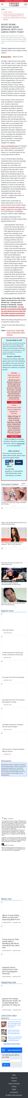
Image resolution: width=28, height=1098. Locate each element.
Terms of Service (6, 773)
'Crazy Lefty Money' (8, 630)
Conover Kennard (6, 950)
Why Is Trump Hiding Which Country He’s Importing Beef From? (11, 917)
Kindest (9, 466)
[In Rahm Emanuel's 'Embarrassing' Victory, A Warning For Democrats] (14, 643)
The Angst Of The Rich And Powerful (13, 677)
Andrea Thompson (6, 1010)
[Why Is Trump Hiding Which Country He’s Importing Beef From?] (11, 907)
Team (14, 1075)
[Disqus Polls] (14, 796)
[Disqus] (14, 834)
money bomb (15, 333)
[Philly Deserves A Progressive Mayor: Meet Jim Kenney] (14, 740)
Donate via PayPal (19, 462)
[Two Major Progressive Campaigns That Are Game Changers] (14, 715)
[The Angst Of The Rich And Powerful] (14, 668)
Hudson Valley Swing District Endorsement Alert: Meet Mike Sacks (14, 1031)
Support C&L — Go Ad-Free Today (14, 1)
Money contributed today (9, 146)
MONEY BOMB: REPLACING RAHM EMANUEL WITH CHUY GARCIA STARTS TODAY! (12, 28)
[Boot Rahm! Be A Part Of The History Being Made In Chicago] (14, 690)
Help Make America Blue (11, 1044)
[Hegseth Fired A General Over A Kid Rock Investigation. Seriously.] (11, 959)
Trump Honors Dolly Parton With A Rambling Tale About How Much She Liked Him (10, 943)
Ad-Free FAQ (21, 443)
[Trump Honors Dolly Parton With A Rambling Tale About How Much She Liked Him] (11, 931)
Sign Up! (6, 1065)
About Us (14, 1078)
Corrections (14, 1092)
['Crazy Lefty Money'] (14, 620)
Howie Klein (7, 57)
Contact (14, 1081)
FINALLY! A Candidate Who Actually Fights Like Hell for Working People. (15, 1038)
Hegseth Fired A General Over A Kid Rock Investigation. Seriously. (10, 970)
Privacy (14, 1086)
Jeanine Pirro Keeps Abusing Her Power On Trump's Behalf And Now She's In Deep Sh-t (11, 1002)
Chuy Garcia (11, 330)
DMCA (14, 1089)
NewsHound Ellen (6, 922)
